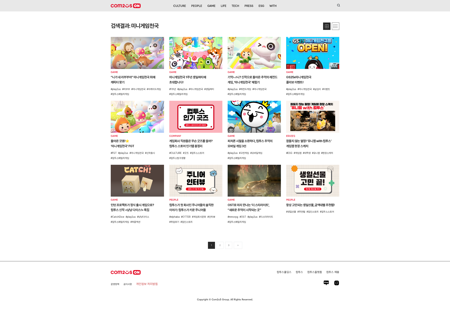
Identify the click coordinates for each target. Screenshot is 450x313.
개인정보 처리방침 (147, 284)
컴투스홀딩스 (284, 272)
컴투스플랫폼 (314, 272)
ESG (261, 5)
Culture (179, 5)
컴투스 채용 (332, 272)
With (273, 5)
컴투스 (299, 272)
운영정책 (115, 284)
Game (211, 5)
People (196, 5)
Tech (235, 5)
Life (223, 5)
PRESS (249, 5)
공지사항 (127, 284)
